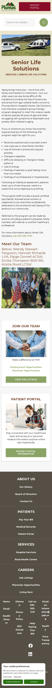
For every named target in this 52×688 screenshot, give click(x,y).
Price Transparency (45, 640)
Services (26, 544)
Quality (45, 628)
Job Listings (26, 578)
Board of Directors (26, 494)
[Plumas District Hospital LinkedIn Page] (30, 654)
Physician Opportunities (26, 370)
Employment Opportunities (26, 367)
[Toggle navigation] (43, 22)
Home (6, 601)
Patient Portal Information (26, 452)
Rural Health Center (26, 559)
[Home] (9, 6)
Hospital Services (26, 552)
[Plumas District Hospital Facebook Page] (30, 646)
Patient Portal (34, 6)
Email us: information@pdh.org (45, 610)
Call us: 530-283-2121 (32, 606)
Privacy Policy (19, 615)
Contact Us (26, 501)
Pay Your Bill (26, 519)
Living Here (26, 592)
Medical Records (26, 527)
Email (6, 609)
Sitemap (19, 603)
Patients (26, 512)
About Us (26, 479)
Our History (26, 487)
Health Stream (6, 619)
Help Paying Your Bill (32, 628)
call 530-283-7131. (22, 236)
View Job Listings (26, 379)
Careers (26, 570)
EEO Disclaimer (19, 629)
